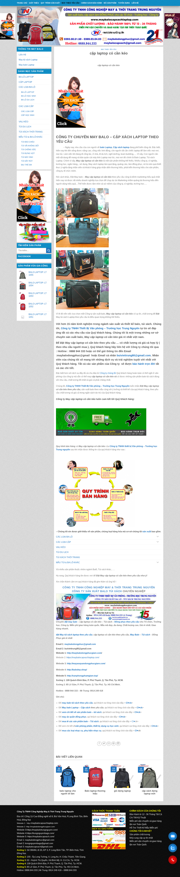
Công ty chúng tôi (108, 373)
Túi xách (146, 635)
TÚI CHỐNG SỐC (28, 149)
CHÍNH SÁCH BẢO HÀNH (91, 3)
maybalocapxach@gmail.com (39, 847)
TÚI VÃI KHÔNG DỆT (30, 146)
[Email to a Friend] (109, 743)
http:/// (82, 676)
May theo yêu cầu (70, 3)
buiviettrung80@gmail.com (134, 355)
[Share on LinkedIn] (118, 743)
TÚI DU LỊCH (25, 127)
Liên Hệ (135, 3)
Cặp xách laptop (121, 147)
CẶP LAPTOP (25, 82)
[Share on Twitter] (104, 743)
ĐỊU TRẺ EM (26, 165)
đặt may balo (70, 622)
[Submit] (48, 250)
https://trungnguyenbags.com (40, 833)
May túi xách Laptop (28, 60)
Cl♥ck (129, 703)
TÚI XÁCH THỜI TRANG (31, 132)
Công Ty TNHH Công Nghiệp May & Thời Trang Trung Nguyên (108, 587)
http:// (83, 653)
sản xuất (146, 531)
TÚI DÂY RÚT (27, 161)
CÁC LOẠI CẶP (26, 106)
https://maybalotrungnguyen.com (42, 830)
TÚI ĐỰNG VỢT (28, 153)
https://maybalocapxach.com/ (40, 836)
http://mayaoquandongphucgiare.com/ (85, 663)
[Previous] (55, 781)
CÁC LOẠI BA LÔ (27, 87)
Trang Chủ (22, 3)
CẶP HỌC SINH (27, 115)
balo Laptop (106, 147)
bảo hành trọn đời (143, 363)
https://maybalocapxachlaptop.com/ (82, 657)
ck (139, 712)
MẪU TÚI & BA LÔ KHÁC (31, 137)
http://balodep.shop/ (76, 670)
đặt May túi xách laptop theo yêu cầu (74, 635)
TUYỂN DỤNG (124, 3)
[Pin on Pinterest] (113, 743)
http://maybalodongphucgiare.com (40, 827)
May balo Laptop (26, 65)
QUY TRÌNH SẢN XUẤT (50, 3)
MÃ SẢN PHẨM (110, 3)
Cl (136, 712)
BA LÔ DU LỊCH (27, 100)
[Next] (162, 781)
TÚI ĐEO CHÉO (27, 142)
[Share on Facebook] (99, 743)
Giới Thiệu (34, 3)
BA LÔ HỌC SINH (28, 96)
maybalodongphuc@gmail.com (80, 644)
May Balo (134, 635)
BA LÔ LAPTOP (26, 77)
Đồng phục (120, 622)
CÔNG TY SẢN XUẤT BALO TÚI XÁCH (97, 591)
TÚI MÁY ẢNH (27, 157)
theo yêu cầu (132, 622)
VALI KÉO (23, 122)
